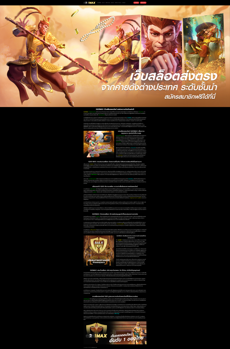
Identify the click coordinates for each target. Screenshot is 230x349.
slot (124, 246)
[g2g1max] (90, 2)
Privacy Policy (118, 2)
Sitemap (123, 2)
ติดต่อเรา (112, 2)
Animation (130, 179)
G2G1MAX (99, 2)
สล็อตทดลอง (108, 2)
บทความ (103, 2)
